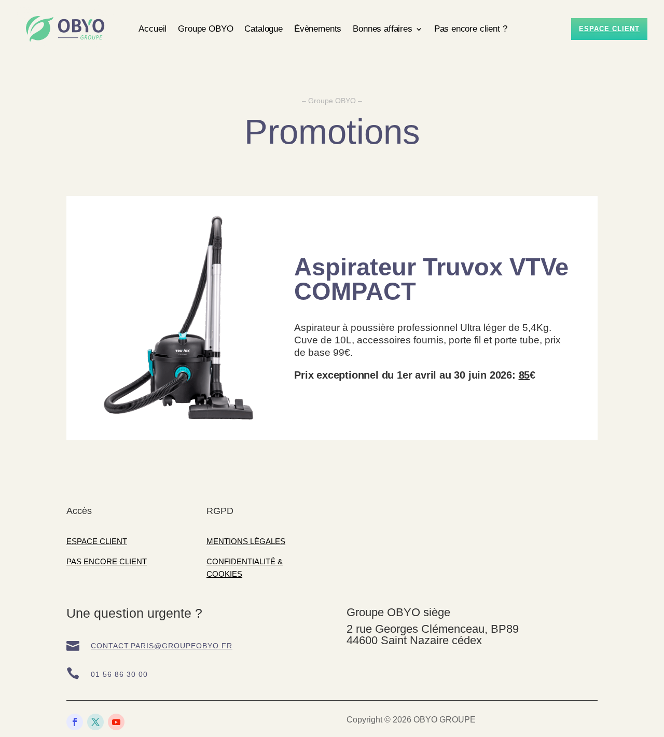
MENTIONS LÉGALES (245, 541)
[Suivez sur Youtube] (116, 722)
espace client (609, 29)
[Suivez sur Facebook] (74, 722)
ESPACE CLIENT (96, 541)
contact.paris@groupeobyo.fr (161, 646)
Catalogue (263, 29)
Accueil (153, 29)
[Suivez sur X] (95, 722)
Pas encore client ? (470, 29)
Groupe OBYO (205, 29)
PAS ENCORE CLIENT (106, 561)
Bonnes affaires (382, 29)
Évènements (317, 29)
